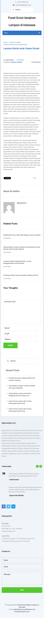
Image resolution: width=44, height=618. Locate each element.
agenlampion (10, 60)
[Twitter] (8, 506)
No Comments (36, 62)
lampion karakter (15, 42)
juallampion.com (29, 609)
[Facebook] (4, 506)
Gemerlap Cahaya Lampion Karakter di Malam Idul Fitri (20, 275)
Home (5, 42)
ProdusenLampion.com (22, 611)
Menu (6, 33)
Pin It (34, 178)
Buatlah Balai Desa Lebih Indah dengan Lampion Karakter (22, 235)
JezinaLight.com (18, 609)
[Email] (13, 506)
